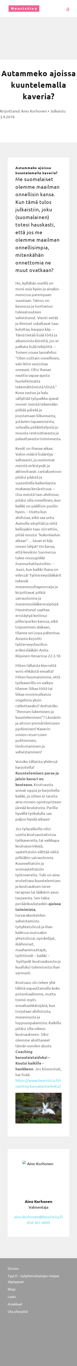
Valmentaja (38, 1204)
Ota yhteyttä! (18, 1311)
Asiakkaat (15, 1304)
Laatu (12, 1296)
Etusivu (13, 1268)
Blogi (11, 1289)
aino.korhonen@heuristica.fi (38, 1216)
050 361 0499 (38, 1222)
